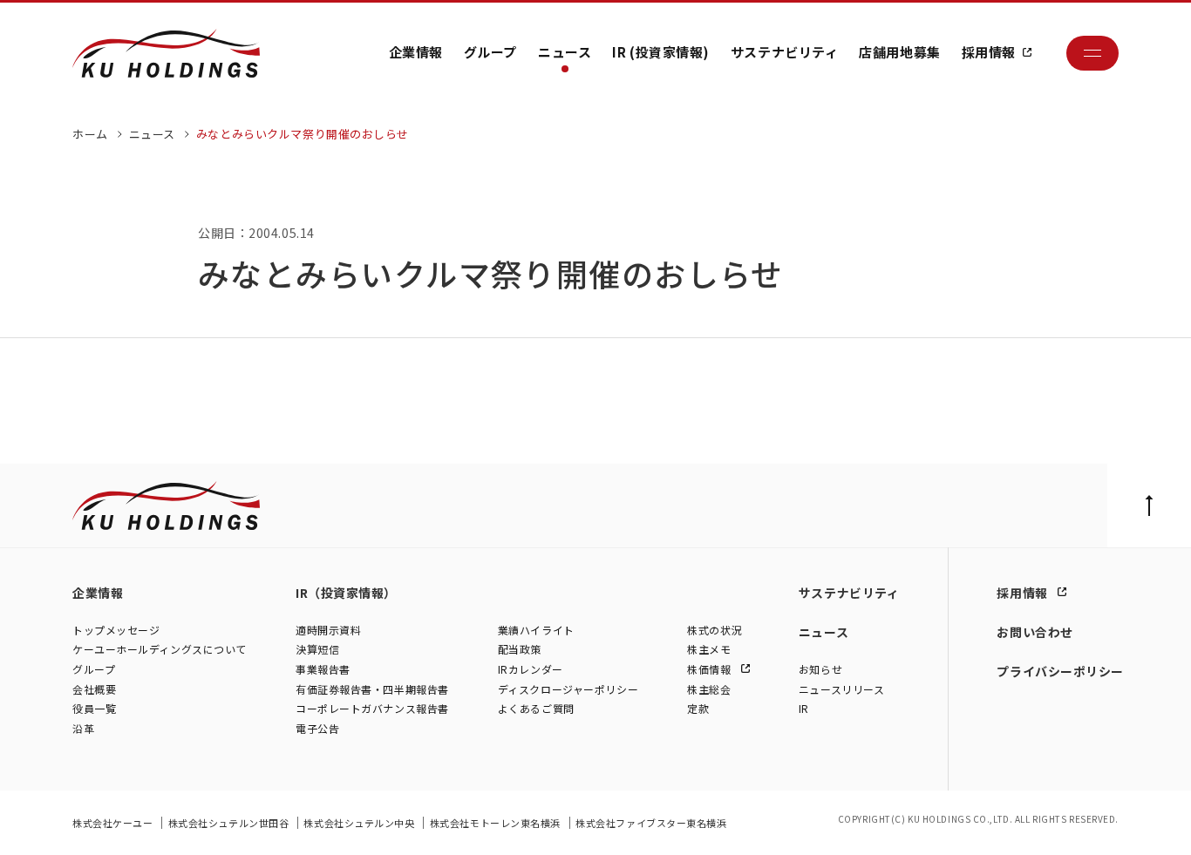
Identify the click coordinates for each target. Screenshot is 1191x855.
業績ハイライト (536, 629)
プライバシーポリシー (1060, 671)
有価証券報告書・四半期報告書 (372, 689)
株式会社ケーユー (113, 823)
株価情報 (710, 669)
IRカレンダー (530, 669)
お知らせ (820, 669)
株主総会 (709, 689)
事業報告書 (323, 669)
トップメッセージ (116, 629)
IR (804, 708)
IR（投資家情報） (346, 592)
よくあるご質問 (536, 708)
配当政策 (519, 648)
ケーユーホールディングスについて (159, 648)
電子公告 (317, 728)
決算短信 (317, 648)
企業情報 (416, 52)
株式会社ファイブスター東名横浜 (650, 823)
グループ (490, 52)
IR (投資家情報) (661, 52)
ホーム (90, 134)
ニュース (564, 52)
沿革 (83, 728)
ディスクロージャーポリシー (568, 689)
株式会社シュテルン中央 (360, 823)
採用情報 (989, 52)
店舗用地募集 (899, 52)
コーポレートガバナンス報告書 (372, 708)
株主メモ (709, 648)
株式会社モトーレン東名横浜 (496, 823)
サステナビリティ (784, 52)
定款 (698, 708)
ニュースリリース (841, 689)
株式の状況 (714, 629)
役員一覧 (94, 708)
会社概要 (94, 689)
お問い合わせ (1034, 632)
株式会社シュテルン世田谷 (229, 823)
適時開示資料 (328, 629)
